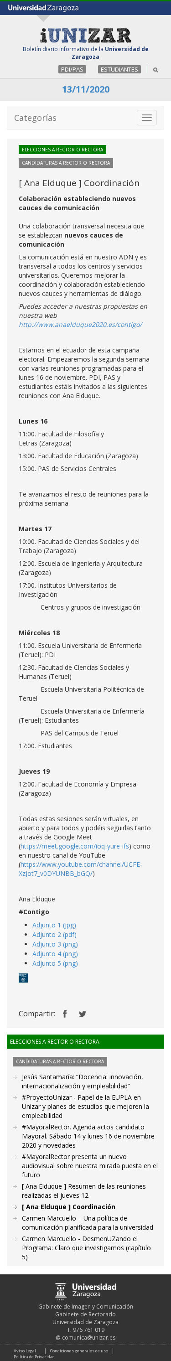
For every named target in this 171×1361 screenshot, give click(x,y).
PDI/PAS (72, 69)
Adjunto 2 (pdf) (54, 934)
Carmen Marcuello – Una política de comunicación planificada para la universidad (87, 1223)
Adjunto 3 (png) (55, 944)
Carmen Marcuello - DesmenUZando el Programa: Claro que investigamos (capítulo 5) (86, 1247)
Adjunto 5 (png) (55, 963)
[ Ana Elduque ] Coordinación (68, 1206)
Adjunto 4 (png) (55, 953)
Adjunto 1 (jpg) (54, 925)
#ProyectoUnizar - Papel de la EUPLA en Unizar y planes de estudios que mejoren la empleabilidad (85, 1106)
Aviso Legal (25, 1351)
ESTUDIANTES (119, 69)
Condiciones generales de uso (79, 1351)
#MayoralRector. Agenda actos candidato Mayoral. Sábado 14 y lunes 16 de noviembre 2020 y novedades (88, 1136)
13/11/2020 (85, 89)
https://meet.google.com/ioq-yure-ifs (75, 846)
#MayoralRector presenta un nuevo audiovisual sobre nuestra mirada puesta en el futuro (90, 1165)
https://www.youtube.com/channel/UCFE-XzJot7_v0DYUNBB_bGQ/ (80, 869)
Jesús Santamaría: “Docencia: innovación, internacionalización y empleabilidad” (82, 1081)
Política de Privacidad (34, 1357)
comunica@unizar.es (88, 1337)
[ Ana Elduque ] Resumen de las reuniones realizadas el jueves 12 (84, 1191)
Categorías (35, 117)
